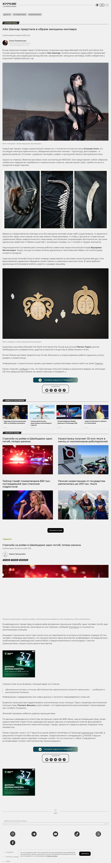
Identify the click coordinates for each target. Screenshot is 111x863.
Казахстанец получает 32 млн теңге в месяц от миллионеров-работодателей (83, 440)
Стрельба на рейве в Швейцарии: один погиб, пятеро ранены (27, 440)
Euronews (74, 627)
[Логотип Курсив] (9, 4)
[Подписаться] (107, 824)
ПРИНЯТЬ (85, 854)
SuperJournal (10, 23)
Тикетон (99, 363)
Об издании (10, 852)
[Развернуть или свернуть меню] (107, 5)
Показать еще (55, 530)
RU (102, 5)
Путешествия (19, 14)
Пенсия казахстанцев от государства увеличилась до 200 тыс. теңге (81, 482)
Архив (8, 861)
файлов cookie (52, 856)
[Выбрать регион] (97, 5)
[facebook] (12, 842)
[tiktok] (77, 834)
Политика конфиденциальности (17, 857)
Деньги (7, 14)
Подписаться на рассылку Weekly (15, 821)
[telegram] (34, 834)
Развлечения (35, 14)
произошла (87, 733)
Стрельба (14, 560)
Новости (7, 539)
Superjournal (10, 6)
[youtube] (55, 834)
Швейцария (23, 560)
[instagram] (12, 834)
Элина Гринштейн (17, 554)
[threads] (98, 834)
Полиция (6, 560)
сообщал (23, 369)
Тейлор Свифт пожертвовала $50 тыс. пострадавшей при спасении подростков (26, 484)
